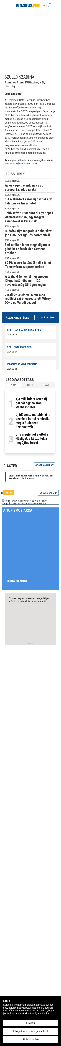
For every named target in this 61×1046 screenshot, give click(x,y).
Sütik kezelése (30, 1039)
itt (45, 601)
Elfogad (30, 1023)
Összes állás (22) (45, 317)
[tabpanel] (30, 421)
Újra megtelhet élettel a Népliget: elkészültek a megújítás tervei (32, 438)
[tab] (13, 385)
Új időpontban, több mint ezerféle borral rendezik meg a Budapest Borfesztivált (33, 421)
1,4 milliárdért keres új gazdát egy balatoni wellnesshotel (31, 403)
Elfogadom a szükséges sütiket (30, 1031)
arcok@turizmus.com (21, 163)
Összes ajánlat (44, 465)
